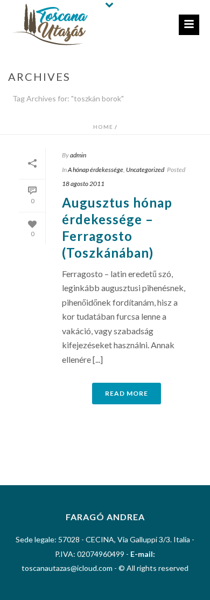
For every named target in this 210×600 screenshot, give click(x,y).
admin (78, 155)
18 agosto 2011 (83, 184)
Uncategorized (145, 169)
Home (103, 126)
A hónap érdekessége (95, 169)
